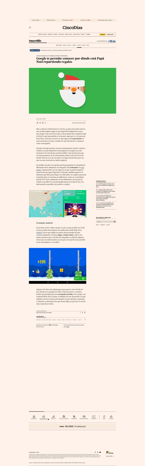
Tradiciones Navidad (46, 319)
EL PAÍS (87, 34)
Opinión (82, 34)
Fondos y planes (68, 34)
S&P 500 (49, 20)
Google (58, 319)
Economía (55, 34)
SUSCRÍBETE (102, 34)
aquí (68, 326)
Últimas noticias (76, 34)
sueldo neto (53, 418)
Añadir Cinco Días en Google (79, 122)
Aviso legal (35, 462)
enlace (39, 232)
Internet (80, 319)
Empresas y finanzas (42, 34)
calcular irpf (33, 418)
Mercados (50, 34)
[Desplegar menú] (30, 27)
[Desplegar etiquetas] (85, 320)
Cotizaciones (61, 34)
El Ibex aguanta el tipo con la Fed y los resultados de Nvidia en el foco (56, 50)
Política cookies (41, 462)
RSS (73, 462)
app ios (104, 418)
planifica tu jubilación (63, 418)
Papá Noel (38, 319)
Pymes (87, 45)
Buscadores (68, 319)
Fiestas (63, 319)
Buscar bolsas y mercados (103, 217)
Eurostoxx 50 (83, 20)
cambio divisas (74, 418)
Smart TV (69, 45)
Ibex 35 (33, 20)
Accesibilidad (66, 462)
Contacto (30, 462)
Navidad (54, 319)
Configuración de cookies (49, 462)
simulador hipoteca (44, 418)
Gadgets (74, 45)
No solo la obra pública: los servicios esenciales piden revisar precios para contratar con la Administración (105, 205)
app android (111, 418)
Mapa (70, 462)
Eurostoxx (102, 224)
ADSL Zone (111, 41)
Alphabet (75, 319)
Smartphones (59, 45)
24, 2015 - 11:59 (41, 118)
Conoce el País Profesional (72, 426)
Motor (83, 45)
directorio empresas (84, 418)
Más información (40, 326)
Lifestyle (79, 45)
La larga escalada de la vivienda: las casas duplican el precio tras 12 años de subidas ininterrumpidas (105, 198)
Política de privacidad (59, 462)
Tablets (64, 45)
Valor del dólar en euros (103, 20)
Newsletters (76, 462)
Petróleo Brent (66, 20)
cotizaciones (93, 418)
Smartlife (35, 40)
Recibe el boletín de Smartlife (45, 312)
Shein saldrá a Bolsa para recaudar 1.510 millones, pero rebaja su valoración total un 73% (105, 191)
